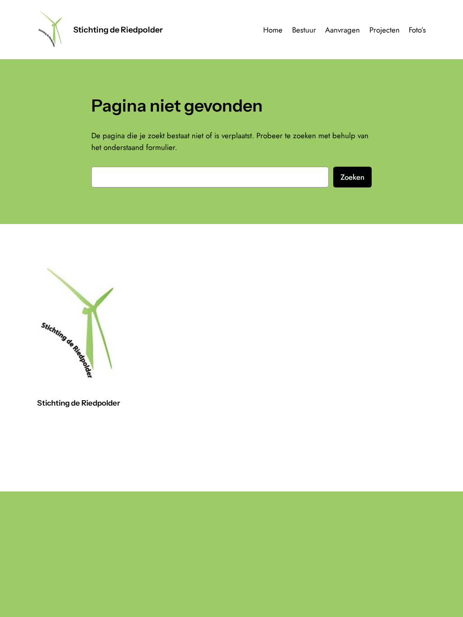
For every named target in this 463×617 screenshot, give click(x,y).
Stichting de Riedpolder (118, 29)
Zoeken (352, 177)
